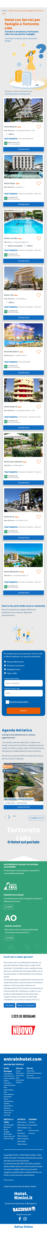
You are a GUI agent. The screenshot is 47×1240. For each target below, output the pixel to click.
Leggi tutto (23, 807)
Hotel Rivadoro (12, 351)
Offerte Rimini (22, 1122)
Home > (5, 11)
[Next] (40, 110)
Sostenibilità (33, 1125)
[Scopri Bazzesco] (24, 1209)
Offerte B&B (21, 1141)
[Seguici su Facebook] (21, 1219)
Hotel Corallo (11, 238)
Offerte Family (22, 1144)
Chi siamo (9, 1005)
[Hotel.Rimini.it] (23, 1199)
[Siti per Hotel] (23, 1226)
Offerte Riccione (22, 1125)
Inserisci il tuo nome (11, 679)
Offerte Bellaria (22, 1128)
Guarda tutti (37, 818)
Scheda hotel (23, 149)
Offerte (11, 134)
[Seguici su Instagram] (26, 1219)
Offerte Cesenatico (21, 1132)
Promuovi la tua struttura (34, 1132)
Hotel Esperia (11, 406)
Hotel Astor (10, 183)
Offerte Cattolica (23, 1139)
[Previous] (7, 110)
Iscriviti (23, 711)
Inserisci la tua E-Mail (12, 688)
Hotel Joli (9, 295)
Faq (30, 1128)
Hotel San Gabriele (13, 461)
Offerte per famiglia (15, 246)
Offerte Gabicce (22, 1136)
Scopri (8, 907)
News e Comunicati (26, 1005)
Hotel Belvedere (12, 571)
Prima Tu (35, 1000)
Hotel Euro (9, 516)
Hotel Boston (10, 126)
